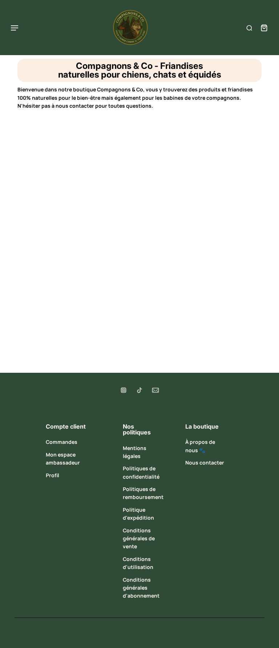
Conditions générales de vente (139, 538)
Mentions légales (134, 452)
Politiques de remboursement (143, 493)
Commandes (61, 441)
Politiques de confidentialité (141, 472)
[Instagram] (124, 390)
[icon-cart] (262, 27)
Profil (52, 475)
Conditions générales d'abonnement (141, 587)
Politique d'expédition (138, 513)
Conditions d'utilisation (138, 563)
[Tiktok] (139, 390)
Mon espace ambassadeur (63, 458)
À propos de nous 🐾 (200, 445)
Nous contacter (204, 462)
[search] (249, 27)
